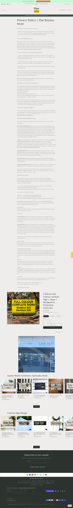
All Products (34, 481)
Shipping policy (46, 504)
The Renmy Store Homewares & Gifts (15, 504)
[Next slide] (53, 354)
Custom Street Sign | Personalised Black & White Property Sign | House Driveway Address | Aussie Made (40, 434)
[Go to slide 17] (43, 371)
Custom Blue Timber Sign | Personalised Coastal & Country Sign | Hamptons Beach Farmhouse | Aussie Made (8, 434)
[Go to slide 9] (36, 371)
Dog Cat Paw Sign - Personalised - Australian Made (24, 396)
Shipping (49, 312)
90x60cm (58, 316)
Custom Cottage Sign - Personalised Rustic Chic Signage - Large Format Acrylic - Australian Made (56, 434)
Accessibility (40, 484)
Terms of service (40, 504)
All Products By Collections (26, 481)
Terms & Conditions (33, 484)
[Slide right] (39, 403)
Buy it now (53, 327)
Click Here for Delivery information (43, 1)
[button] (2, 10)
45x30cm (46, 316)
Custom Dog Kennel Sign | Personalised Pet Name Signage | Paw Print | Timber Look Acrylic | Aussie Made (24, 434)
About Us (52, 481)
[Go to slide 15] (41, 371)
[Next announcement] (50, 4)
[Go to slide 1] (29, 371)
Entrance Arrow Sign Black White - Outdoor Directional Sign (56, 396)
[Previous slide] (20, 354)
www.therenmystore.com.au (39, 33)
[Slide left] (34, 403)
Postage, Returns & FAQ (41, 481)
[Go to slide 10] (37, 371)
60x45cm (52, 316)
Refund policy (29, 504)
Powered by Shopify (23, 504)
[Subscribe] (45, 461)
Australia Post (20, 89)
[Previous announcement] (23, 4)
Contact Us (48, 481)
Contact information (52, 504)
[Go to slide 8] (35, 371)
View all (36, 406)
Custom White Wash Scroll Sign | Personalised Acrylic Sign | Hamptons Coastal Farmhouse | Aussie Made (8, 397)
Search (19, 481)
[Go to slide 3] (31, 371)
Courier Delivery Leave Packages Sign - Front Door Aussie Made (39, 396)
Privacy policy (35, 504)
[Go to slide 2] (30, 371)
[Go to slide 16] (42, 371)
